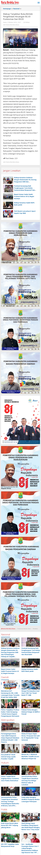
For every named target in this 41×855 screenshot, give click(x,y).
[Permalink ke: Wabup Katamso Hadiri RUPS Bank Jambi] (8, 205)
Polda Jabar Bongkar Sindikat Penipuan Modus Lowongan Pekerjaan (30, 799)
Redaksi (35, 629)
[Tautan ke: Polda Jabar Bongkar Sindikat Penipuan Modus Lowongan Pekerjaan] (30, 791)
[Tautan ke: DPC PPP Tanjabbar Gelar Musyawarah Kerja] (10, 838)
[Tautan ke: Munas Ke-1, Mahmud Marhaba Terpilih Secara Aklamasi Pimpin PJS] (30, 748)
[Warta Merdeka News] (10, 2)
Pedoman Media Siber (24, 629)
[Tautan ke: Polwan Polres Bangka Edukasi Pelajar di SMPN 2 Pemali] (30, 703)
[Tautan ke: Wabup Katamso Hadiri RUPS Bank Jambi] (30, 663)
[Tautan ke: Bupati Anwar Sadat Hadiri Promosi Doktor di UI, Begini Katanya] (10, 663)
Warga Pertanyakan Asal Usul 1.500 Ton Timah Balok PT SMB (30, 693)
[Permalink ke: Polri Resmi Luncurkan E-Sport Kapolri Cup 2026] (8, 213)
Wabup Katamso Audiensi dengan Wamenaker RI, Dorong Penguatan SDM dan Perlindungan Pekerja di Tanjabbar (25, 182)
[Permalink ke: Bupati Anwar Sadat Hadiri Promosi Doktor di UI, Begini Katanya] (8, 197)
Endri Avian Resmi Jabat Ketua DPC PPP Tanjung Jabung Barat (9, 825)
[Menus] (38, 3)
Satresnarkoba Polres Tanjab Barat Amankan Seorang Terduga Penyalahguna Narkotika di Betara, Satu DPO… (10, 801)
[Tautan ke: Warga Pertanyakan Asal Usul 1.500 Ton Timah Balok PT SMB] (30, 684)
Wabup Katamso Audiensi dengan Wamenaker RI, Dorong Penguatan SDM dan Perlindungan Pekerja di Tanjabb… (10, 652)
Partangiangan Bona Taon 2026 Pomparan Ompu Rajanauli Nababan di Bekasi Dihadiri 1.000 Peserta (10, 738)
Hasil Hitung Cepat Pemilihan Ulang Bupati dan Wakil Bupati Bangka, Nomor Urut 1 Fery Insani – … (30, 827)
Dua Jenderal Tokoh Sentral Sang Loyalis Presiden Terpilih (8, 757)
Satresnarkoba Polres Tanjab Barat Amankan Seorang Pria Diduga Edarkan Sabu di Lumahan (29, 780)
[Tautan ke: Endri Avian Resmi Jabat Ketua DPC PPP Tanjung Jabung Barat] (10, 817)
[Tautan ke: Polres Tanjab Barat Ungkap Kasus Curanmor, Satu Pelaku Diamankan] (10, 770)
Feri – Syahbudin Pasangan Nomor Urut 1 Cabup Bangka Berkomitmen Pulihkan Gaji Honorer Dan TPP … (30, 848)
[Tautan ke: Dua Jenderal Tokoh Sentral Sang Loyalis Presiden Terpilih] (10, 748)
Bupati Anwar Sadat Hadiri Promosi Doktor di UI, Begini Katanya (24, 196)
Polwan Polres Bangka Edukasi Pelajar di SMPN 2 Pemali (30, 712)
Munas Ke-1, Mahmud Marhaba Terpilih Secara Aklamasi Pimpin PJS (30, 756)
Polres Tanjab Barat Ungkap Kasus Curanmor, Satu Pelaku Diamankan (10, 778)
